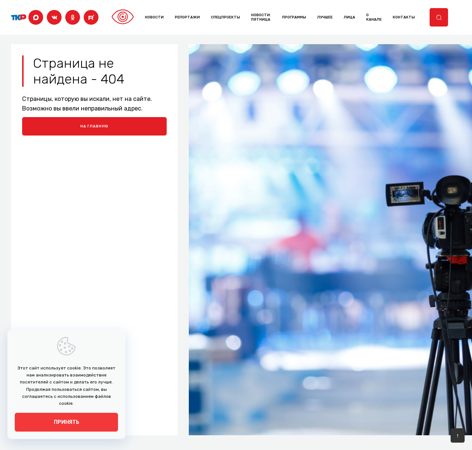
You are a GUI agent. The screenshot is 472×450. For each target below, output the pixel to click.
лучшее (325, 17)
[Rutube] (91, 17)
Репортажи (187, 17)
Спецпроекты (225, 17)
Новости (154, 17)
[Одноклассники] (72, 17)
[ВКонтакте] (54, 17)
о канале (374, 17)
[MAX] (35, 17)
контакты (404, 17)
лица (349, 17)
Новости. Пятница (261, 17)
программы (294, 17)
